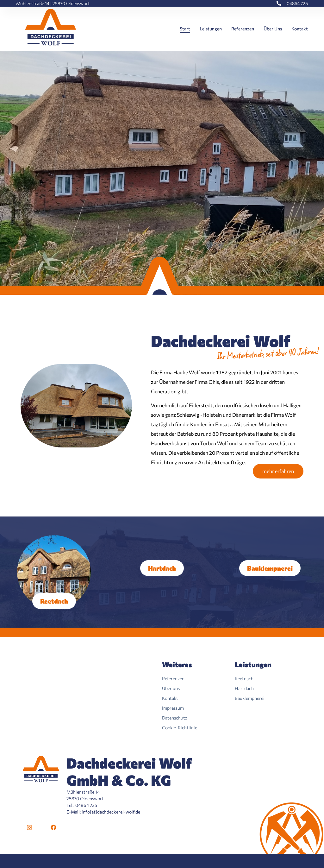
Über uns (273, 28)
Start (185, 28)
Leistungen (211, 28)
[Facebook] (53, 827)
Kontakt (299, 28)
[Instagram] (29, 827)
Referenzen (242, 28)
